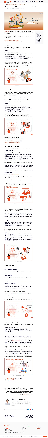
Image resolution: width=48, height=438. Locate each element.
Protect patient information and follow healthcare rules (18, 293)
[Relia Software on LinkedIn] (5, 430)
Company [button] (18, 1)
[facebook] (27, 409)
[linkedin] (32, 409)
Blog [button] (36, 1)
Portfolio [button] (33, 1)
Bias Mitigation (39, 33)
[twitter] (28, 409)
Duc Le (19, 8)
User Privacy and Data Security (39, 36)
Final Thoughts (39, 42)
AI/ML (23, 8)
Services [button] (14, 1)
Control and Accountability (39, 38)
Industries (23, 429)
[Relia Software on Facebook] (8, 430)
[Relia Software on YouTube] (10, 430)
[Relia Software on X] (6, 430)
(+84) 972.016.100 (38, 427)
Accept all (45, 436)
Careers (23, 432)
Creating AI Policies (39, 39)
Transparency (38, 34)
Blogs (5, 4)
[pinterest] (30, 409)
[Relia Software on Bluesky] (11, 430)
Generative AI (6, 31)
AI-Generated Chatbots (15, 174)
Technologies (24, 428)
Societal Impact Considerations (39, 41)
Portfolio (23, 427)
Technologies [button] (28, 1)
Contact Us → (38, 428)
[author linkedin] (24, 399)
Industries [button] (23, 1)
